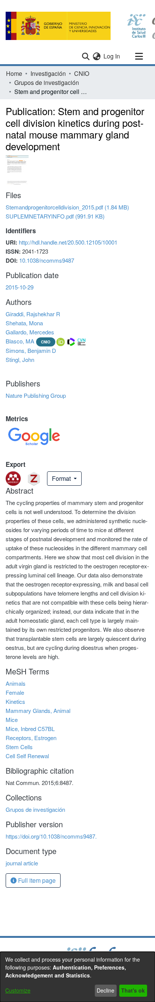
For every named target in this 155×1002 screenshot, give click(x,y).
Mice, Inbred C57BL (30, 729)
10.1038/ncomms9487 (46, 260)
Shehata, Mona (24, 323)
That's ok (133, 990)
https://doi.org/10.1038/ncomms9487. (51, 836)
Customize (17, 990)
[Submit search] (85, 56)
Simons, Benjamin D (31, 350)
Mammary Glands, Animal (38, 710)
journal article (22, 863)
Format (62, 478)
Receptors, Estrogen (31, 738)
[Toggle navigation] (138, 56)
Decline (105, 990)
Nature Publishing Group (36, 395)
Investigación (48, 73)
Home (14, 73)
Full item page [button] (36, 880)
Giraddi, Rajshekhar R (33, 314)
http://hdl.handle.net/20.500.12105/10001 (68, 242)
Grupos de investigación (46, 82)
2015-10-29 (19, 287)
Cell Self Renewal (27, 756)
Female (15, 692)
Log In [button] (112, 56)
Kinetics (15, 701)
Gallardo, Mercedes (30, 332)
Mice (12, 719)
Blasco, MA (20, 341)
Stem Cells (19, 747)
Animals (16, 683)
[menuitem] (96, 56)
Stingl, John (20, 359)
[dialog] (77, 977)
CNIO (81, 73)
